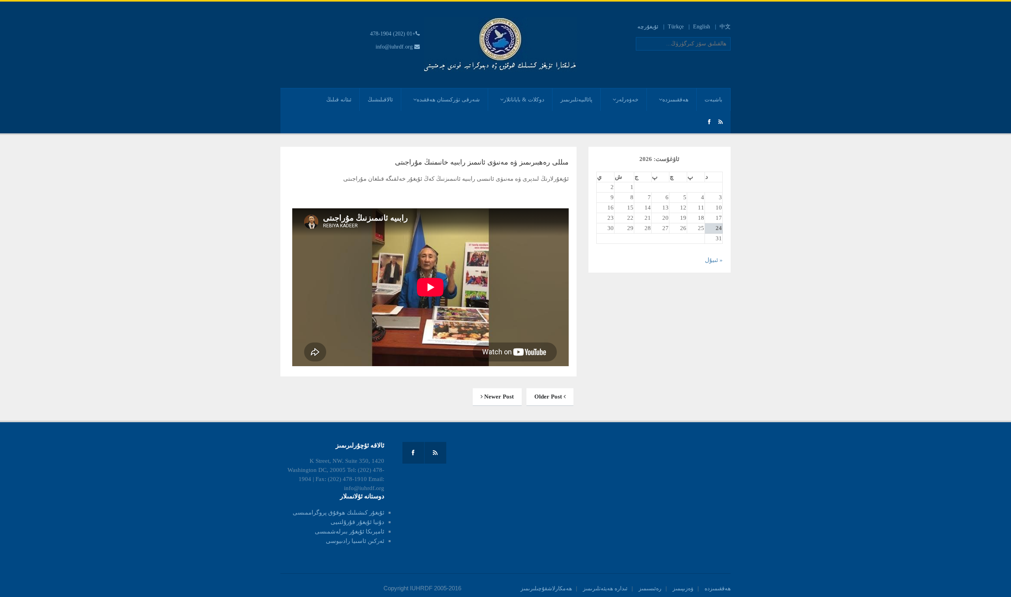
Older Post (549, 396)
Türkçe (676, 27)
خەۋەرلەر (627, 100)
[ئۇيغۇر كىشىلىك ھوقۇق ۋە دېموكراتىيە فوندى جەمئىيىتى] (500, 44)
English (701, 27)
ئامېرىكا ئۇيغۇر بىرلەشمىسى (349, 531)
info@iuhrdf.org (394, 47)
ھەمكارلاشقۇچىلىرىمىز (546, 588)
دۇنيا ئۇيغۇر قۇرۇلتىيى (357, 522)
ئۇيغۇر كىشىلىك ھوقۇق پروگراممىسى (338, 512)
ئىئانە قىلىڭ (338, 100)
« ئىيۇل (714, 260)
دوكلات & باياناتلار (524, 100)
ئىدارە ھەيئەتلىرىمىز (605, 588)
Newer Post (498, 396)
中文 (725, 27)
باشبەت (713, 100)
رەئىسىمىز (650, 588)
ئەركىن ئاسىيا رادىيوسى (355, 541)
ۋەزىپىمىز (683, 588)
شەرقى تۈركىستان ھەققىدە (448, 100)
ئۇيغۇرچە (647, 27)
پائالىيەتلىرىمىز (576, 100)
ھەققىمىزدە (675, 100)
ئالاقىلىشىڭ (380, 100)
